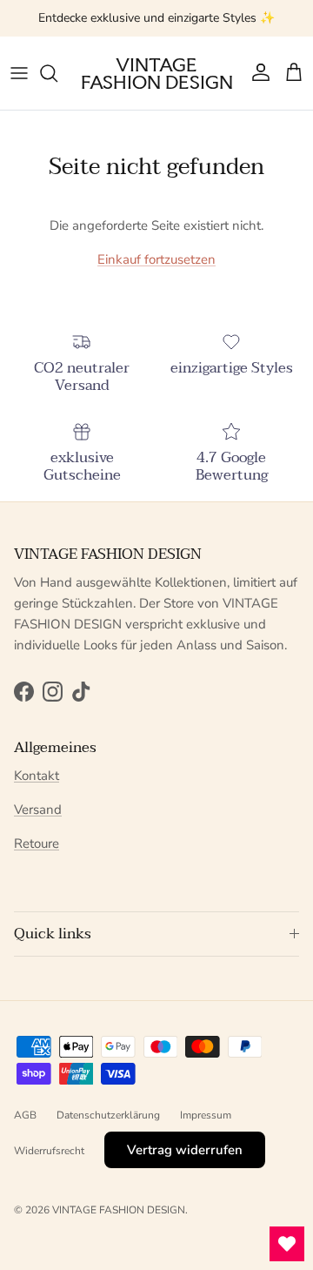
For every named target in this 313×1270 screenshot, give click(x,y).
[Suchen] (57, 73)
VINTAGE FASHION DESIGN (118, 1210)
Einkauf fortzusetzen (156, 259)
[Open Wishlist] (287, 1243)
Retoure (36, 843)
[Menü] (19, 73)
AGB (25, 1115)
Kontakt (36, 775)
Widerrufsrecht (49, 1151)
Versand (38, 809)
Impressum (205, 1115)
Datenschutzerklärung (108, 1115)
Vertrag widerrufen (185, 1150)
